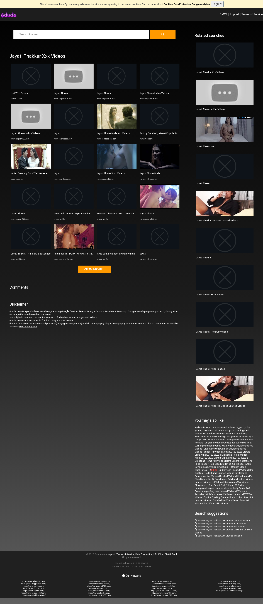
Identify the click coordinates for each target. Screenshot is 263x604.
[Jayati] (74, 127)
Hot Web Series (19, 93)
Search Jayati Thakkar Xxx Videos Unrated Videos (223, 520)
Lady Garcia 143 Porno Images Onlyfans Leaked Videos (222, 490)
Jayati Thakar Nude (150, 173)
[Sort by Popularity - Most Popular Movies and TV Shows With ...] (159, 127)
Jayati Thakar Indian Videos (25, 133)
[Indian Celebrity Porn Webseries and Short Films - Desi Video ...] (31, 167)
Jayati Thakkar (203, 257)
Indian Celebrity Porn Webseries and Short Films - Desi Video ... (44, 173)
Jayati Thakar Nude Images (210, 368)
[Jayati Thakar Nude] (159, 167)
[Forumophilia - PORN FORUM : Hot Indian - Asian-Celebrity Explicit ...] (74, 248)
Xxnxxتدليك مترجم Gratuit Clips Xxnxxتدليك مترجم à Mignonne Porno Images (222, 453)
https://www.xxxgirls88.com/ (99, 595)
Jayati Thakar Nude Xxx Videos (113, 133)
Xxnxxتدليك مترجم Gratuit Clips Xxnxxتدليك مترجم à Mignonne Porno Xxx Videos (221, 459)
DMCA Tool (171, 554)
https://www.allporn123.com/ (164, 593)
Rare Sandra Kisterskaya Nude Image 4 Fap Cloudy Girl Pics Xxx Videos (223, 462)
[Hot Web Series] (31, 87)
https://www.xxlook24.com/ (99, 593)
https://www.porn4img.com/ (229, 588)
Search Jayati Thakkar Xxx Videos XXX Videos (221, 523)
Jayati (57, 133)
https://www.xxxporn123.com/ (98, 588)
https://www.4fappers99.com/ (33, 584)
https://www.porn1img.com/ (229, 581)
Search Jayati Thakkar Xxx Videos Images (219, 535)
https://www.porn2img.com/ (229, 584)
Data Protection (143, 554)
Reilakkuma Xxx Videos (237, 482)
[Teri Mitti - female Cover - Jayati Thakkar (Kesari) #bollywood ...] (117, 208)
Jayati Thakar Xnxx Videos (111, 173)
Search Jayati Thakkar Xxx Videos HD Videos (221, 526)
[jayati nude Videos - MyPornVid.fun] (74, 208)
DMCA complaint (28, 326)
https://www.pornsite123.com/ (33, 593)
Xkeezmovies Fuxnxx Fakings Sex (213, 436)
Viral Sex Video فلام (242, 436)
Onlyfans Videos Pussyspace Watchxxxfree (228, 442)
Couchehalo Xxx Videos (225, 500)
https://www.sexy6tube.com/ (164, 581)
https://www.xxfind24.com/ (99, 591)
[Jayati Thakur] (31, 208)
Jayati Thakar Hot (205, 146)
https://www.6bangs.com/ (33, 586)
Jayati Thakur (18, 213)
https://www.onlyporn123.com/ (164, 595)
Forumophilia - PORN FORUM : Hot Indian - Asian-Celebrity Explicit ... (89, 253)
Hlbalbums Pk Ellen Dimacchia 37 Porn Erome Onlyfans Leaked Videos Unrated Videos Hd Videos (224, 479)
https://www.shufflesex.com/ (33, 595)
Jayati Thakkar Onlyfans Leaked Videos (217, 220)
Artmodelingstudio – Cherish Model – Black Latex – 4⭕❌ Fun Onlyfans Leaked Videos (222, 468)
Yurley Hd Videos (213, 451)
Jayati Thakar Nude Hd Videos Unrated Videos (220, 405)
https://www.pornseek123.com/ (164, 586)
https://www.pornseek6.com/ (164, 588)
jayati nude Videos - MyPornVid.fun (72, 213)
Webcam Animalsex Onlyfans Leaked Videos (221, 493)
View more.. (94, 269)
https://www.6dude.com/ (33, 588)
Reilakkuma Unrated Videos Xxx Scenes (226, 473)
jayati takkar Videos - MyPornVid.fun (116, 253)
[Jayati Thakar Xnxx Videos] (117, 167)
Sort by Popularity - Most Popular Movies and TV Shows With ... (173, 133)
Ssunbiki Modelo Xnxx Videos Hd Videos (222, 502)
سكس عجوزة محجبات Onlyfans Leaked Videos (222, 429)
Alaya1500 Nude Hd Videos (210, 439)
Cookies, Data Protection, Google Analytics (187, 4)
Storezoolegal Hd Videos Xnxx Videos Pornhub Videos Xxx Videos (222, 432)
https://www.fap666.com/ (33, 591)
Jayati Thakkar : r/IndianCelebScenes (30, 253)
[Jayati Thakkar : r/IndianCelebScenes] (31, 248)
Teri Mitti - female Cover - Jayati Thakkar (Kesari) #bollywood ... (130, 213)
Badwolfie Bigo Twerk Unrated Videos (215, 427)
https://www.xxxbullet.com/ (98, 584)
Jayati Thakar (61, 93)
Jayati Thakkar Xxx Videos (210, 72)
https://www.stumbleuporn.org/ (229, 591)
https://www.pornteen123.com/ (164, 591)
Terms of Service (252, 14)
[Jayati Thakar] (74, 87)
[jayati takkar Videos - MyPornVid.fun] (117, 248)
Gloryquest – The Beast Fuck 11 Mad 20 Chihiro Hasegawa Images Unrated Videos (220, 487)
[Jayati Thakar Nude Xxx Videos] (117, 127)
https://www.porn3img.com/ (229, 586)
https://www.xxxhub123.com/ (99, 586)
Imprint (234, 14)
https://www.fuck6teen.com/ (164, 584)
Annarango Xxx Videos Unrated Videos (215, 476)
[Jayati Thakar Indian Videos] (31, 127)
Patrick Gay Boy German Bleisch (220, 497)
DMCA (224, 14)
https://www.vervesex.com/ (98, 581)
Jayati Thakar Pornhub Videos (212, 331)
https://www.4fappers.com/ (33, 581)
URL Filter (159, 554)
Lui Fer (198, 445)
